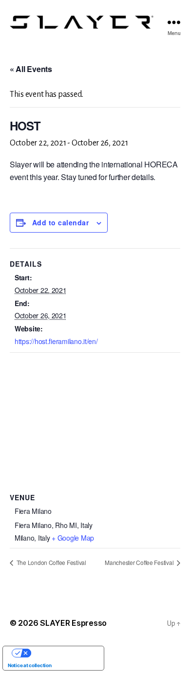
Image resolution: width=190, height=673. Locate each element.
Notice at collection (30, 665)
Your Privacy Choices (63, 653)
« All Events (31, 68)
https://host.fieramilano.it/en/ (56, 341)
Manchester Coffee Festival (140, 562)
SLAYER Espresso (73, 623)
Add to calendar (60, 222)
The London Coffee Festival (50, 562)
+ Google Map (73, 538)
